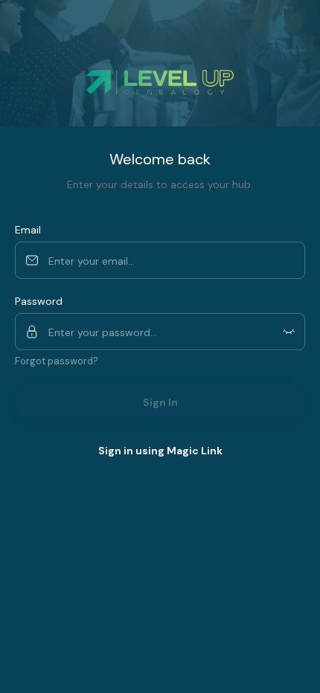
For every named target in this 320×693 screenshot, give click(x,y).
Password (39, 301)
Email (28, 229)
